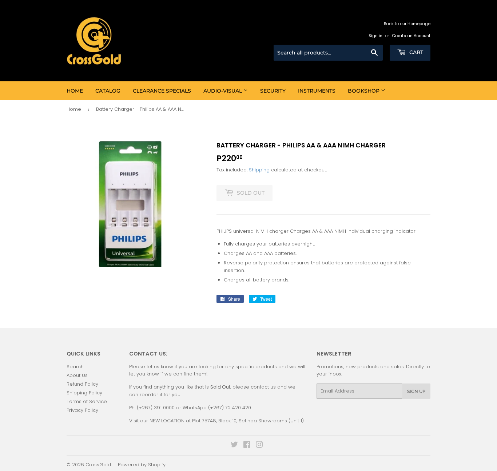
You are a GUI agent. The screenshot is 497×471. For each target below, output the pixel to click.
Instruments (316, 91)
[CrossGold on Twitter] (234, 445)
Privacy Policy (82, 410)
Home (75, 91)
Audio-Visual (223, 91)
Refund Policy (82, 384)
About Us (77, 375)
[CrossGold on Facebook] (247, 445)
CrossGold (98, 464)
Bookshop (364, 91)
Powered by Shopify (142, 464)
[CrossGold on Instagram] (259, 445)
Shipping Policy (84, 392)
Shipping (259, 169)
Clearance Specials (162, 91)
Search (75, 366)
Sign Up (416, 391)
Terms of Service (87, 401)
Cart (415, 52)
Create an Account (411, 35)
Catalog (107, 91)
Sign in (375, 35)
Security (273, 91)
